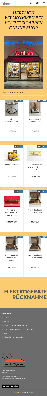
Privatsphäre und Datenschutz (14, 337)
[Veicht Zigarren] (5, 3)
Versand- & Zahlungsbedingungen (15, 325)
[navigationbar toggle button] (44, 3)
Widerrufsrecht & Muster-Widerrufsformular (18, 329)
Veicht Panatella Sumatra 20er (35, 120)
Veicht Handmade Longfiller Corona (35, 256)
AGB (5, 333)
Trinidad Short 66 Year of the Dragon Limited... (35, 167)
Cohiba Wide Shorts (11, 165)
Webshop (16, 392)
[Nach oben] (40, 392)
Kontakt (6, 321)
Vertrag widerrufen (10, 386)
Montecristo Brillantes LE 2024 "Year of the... (12, 212)
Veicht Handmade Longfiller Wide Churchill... (12, 257)
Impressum (7, 317)
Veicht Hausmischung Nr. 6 (12, 120)
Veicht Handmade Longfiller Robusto (35, 211)
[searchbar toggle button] (31, 3)
